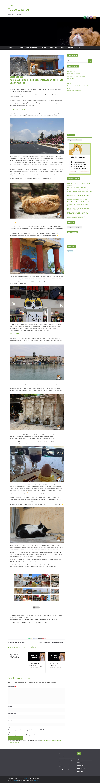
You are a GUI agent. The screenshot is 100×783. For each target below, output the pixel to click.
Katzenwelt (53, 47)
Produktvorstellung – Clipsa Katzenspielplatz (51, 642)
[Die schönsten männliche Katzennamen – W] (36, 653)
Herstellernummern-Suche (73, 73)
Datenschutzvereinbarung (65, 757)
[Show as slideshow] (36, 604)
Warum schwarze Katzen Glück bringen (77, 199)
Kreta (17, 76)
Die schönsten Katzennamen (74, 90)
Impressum (62, 754)
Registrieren (80, 759)
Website (10, 721)
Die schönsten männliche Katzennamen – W (35, 665)
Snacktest (69, 81)
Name (10, 706)
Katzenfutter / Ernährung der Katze (76, 76)
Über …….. (12, 47)
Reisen (62, 47)
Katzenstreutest (71, 78)
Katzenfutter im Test (72, 71)
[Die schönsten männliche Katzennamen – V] (56, 653)
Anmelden (79, 762)
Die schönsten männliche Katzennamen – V (55, 665)
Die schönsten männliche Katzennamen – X (16, 656)
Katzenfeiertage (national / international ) (77, 85)
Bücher (69, 83)
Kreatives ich (71, 47)
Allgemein (12, 76)
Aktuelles (21, 47)
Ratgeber (43, 47)
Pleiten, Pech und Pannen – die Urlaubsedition (78, 201)
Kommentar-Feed (81, 768)
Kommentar (12, 686)
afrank (12, 87)
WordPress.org (80, 771)
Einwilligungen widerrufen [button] (65, 770)
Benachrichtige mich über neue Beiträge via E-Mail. (22, 735)
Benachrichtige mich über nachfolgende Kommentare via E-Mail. (26, 730)
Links (79, 47)
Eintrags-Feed (80, 765)
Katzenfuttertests (31, 47)
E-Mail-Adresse (12, 713)
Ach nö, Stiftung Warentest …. (18, 642)
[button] (15, 48)
